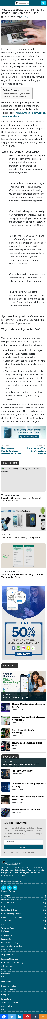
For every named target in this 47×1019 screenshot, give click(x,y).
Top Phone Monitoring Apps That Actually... (29, 785)
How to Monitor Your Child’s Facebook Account (36, 451)
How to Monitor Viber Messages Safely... (28, 705)
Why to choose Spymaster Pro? (16, 96)
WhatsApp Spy (6, 935)
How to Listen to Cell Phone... (27, 809)
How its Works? (7, 950)
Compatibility (6, 973)
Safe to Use (5, 977)
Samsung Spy (6, 970)
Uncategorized (27, 17)
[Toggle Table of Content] (27, 91)
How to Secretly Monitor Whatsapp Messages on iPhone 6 (11, 451)
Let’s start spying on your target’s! (17, 94)
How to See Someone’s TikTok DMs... (27, 744)
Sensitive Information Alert (11, 946)
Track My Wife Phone (23, 770)
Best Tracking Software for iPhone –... (20, 764)
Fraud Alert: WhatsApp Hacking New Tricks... (28, 798)
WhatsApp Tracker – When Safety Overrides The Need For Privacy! (22, 575)
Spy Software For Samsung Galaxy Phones (21, 537)
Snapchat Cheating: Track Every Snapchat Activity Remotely (21, 499)
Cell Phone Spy (7, 966)
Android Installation (9, 990)
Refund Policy (6, 1006)
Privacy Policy (6, 999)
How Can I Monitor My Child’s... (17, 697)
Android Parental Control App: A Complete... (28, 718)
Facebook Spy (6, 939)
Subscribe (23, 847)
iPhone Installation (8, 986)
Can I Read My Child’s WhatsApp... (23, 731)
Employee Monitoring (9, 959)
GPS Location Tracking (9, 942)
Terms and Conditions (9, 1002)
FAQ (2, 1010)
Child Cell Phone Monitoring (12, 962)
